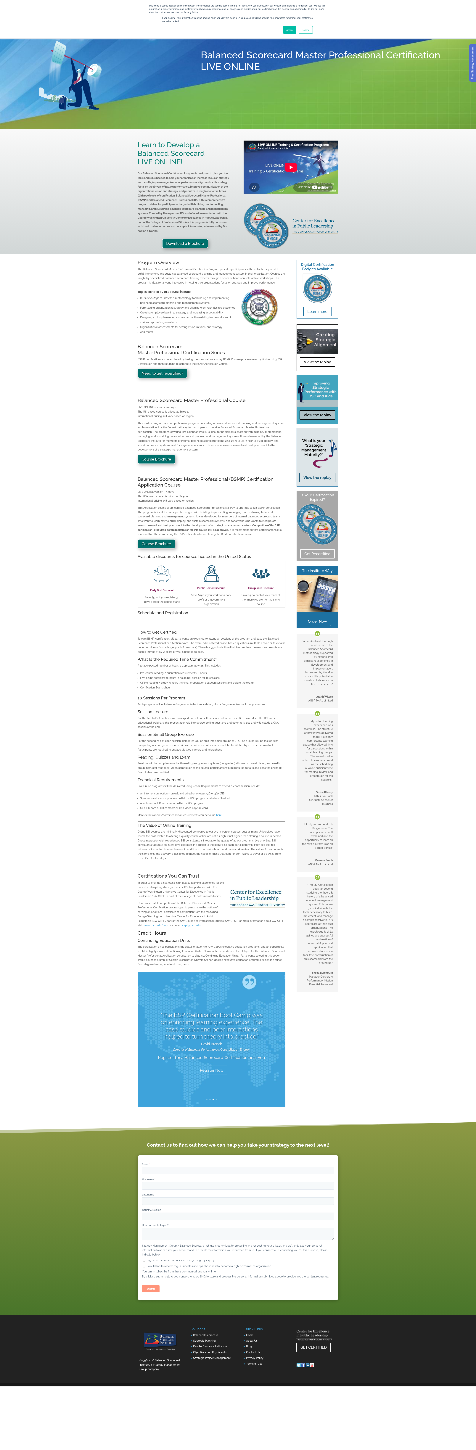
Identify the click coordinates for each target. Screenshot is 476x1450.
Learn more (317, 311)
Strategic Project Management (212, 1357)
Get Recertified (317, 554)
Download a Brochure (185, 243)
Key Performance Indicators (210, 1346)
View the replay (317, 362)
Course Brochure (156, 459)
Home (249, 1335)
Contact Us (253, 1352)
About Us (252, 1340)
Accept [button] (289, 29)
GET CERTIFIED (313, 1347)
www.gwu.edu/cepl (156, 925)
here (219, 815)
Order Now (317, 621)
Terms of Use (254, 1363)
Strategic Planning (204, 1340)
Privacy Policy (254, 1357)
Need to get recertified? (162, 373)
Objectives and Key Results (209, 1352)
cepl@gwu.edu (191, 925)
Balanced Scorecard (205, 1335)
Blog (249, 1346)
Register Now (211, 1069)
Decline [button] (306, 29)
